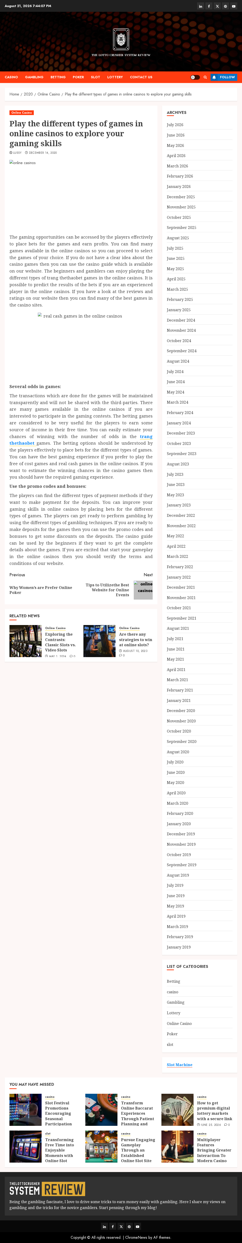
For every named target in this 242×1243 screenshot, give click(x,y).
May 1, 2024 (57, 657)
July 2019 (175, 885)
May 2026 (175, 145)
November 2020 (181, 721)
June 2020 (176, 772)
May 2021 (175, 659)
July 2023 (175, 474)
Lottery (115, 77)
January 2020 (179, 823)
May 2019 (175, 906)
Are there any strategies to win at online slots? (135, 639)
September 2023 (181, 453)
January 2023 (179, 505)
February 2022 (180, 566)
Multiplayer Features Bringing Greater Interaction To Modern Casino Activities (214, 1153)
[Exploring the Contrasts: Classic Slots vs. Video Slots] (25, 641)
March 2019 (177, 926)
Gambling (34, 77)
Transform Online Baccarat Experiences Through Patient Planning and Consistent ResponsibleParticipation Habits (146, 1121)
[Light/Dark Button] (195, 77)
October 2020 (179, 731)
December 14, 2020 (43, 153)
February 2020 (180, 813)
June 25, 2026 (211, 1125)
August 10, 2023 (135, 651)
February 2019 (180, 936)
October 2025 (179, 217)
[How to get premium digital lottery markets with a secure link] (177, 1110)
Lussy (17, 153)
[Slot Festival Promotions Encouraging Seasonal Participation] (25, 1110)
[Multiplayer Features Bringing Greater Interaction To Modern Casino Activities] (177, 1147)
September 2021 (181, 618)
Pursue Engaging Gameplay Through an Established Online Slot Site (138, 1150)
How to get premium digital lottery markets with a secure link (214, 1110)
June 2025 (176, 258)
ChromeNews (136, 1237)
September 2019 (181, 864)
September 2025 (181, 227)
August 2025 (178, 237)
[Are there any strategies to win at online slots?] (99, 641)
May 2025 (175, 268)
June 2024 (176, 381)
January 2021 (179, 700)
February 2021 (180, 690)
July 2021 (175, 638)
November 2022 (181, 525)
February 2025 (180, 299)
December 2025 (181, 196)
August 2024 (178, 361)
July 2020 (175, 762)
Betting (58, 77)
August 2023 (178, 464)
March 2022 (177, 556)
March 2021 (177, 679)
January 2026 (179, 186)
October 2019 (179, 854)
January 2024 (179, 423)
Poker (78, 77)
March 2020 (177, 803)
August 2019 (178, 875)
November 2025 (181, 207)
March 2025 (177, 289)
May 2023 (175, 494)
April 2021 (176, 669)
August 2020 (178, 751)
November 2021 (181, 597)
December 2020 (181, 710)
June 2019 (176, 895)
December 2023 (181, 433)
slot (95, 77)
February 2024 (180, 412)
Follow (227, 77)
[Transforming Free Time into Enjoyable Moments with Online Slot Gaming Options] (25, 1147)
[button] (205, 77)
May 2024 (175, 392)
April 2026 (176, 155)
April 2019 (176, 916)
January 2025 (179, 309)
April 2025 (176, 279)
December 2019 (181, 834)
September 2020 (181, 741)
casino (11, 77)
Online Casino (21, 113)
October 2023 (179, 443)
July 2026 (175, 124)
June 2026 (176, 135)
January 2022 (179, 577)
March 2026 (177, 166)
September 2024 (181, 350)
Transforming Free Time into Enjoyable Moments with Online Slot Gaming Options (61, 1153)
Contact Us (141, 77)
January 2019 (179, 947)
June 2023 (176, 484)
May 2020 (175, 782)
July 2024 (175, 371)
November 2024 (181, 330)
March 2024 (177, 402)
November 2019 (181, 844)
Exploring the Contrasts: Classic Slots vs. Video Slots (60, 642)
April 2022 (176, 546)
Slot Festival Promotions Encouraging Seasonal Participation (58, 1113)
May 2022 (175, 536)
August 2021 (178, 628)
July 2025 (175, 248)
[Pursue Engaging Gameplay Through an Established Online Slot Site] (101, 1147)
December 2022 (181, 515)
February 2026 (180, 176)
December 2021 (181, 587)
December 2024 (181, 320)
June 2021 (176, 649)
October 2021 (179, 607)
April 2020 (176, 793)
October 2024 (179, 340)
